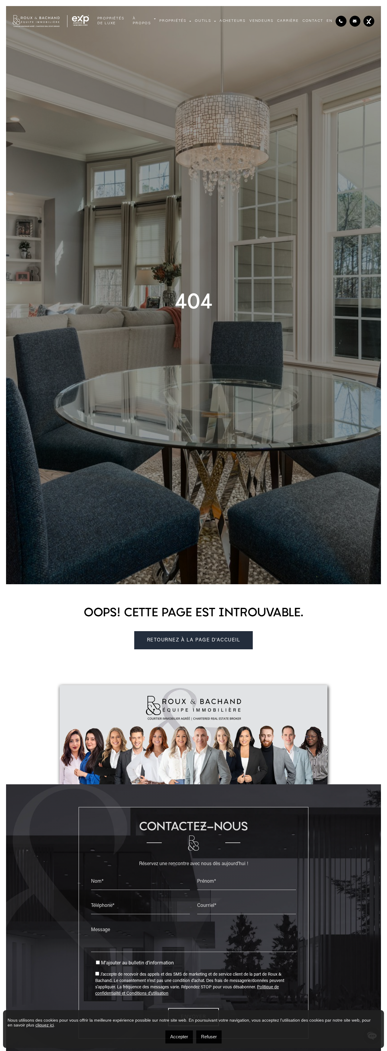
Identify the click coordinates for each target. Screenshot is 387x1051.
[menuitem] (330, 21)
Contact (312, 21)
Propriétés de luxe (111, 21)
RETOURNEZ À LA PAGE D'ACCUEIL (193, 640)
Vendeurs (261, 21)
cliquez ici (44, 1025)
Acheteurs (233, 21)
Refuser (209, 1036)
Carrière (287, 21)
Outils (203, 21)
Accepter (179, 1036)
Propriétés (173, 21)
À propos (142, 21)
